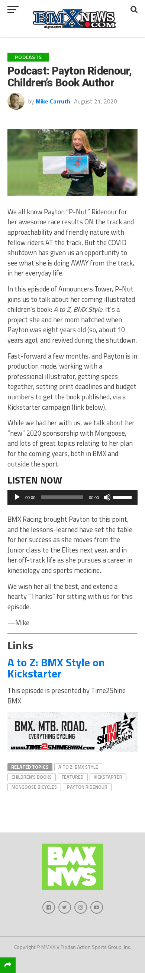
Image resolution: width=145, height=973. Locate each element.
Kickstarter (108, 777)
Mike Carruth (53, 101)
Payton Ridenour (87, 787)
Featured (73, 777)
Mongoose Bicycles (34, 787)
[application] (72, 497)
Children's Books (32, 777)
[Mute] (107, 497)
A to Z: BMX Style (78, 767)
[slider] (123, 496)
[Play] (17, 497)
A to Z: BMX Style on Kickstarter (56, 668)
